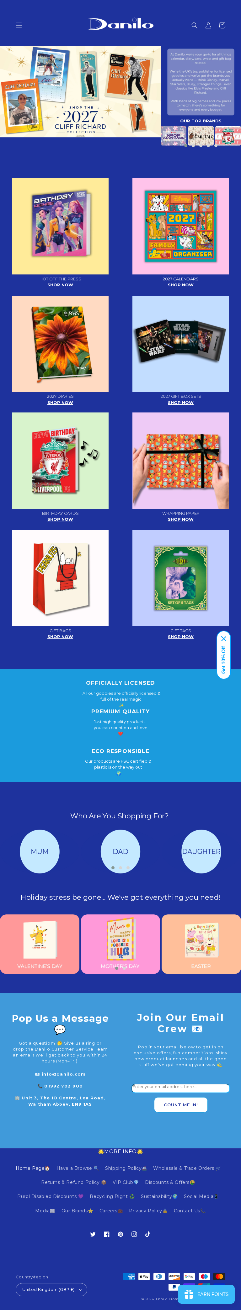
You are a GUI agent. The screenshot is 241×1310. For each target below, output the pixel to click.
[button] (19, 25)
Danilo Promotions (172, 1299)
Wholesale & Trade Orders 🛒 (187, 1168)
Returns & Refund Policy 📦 (73, 1182)
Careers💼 (111, 1211)
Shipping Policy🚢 (126, 1168)
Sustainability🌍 (159, 1196)
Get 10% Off (223, 660)
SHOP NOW (60, 285)
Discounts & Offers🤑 (170, 1182)
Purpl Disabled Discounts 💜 (50, 1196)
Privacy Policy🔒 (148, 1211)
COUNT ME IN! (181, 1105)
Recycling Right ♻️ (112, 1196)
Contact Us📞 (190, 1211)
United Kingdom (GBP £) (48, 1289)
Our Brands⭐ (78, 1211)
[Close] (223, 638)
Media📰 (45, 1211)
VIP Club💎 (126, 1182)
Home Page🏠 (33, 1168)
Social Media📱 (201, 1196)
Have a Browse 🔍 (77, 1168)
